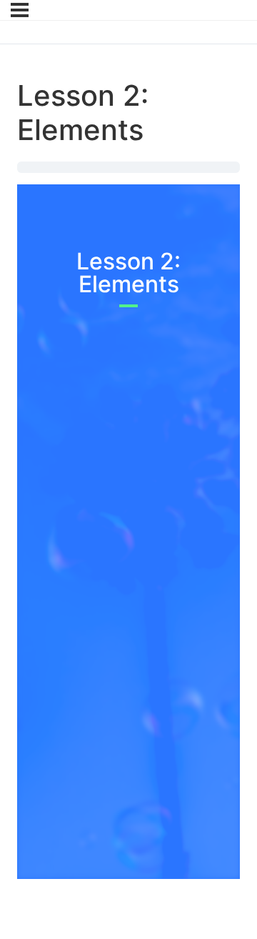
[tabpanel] (128, 520)
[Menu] (19, 10)
